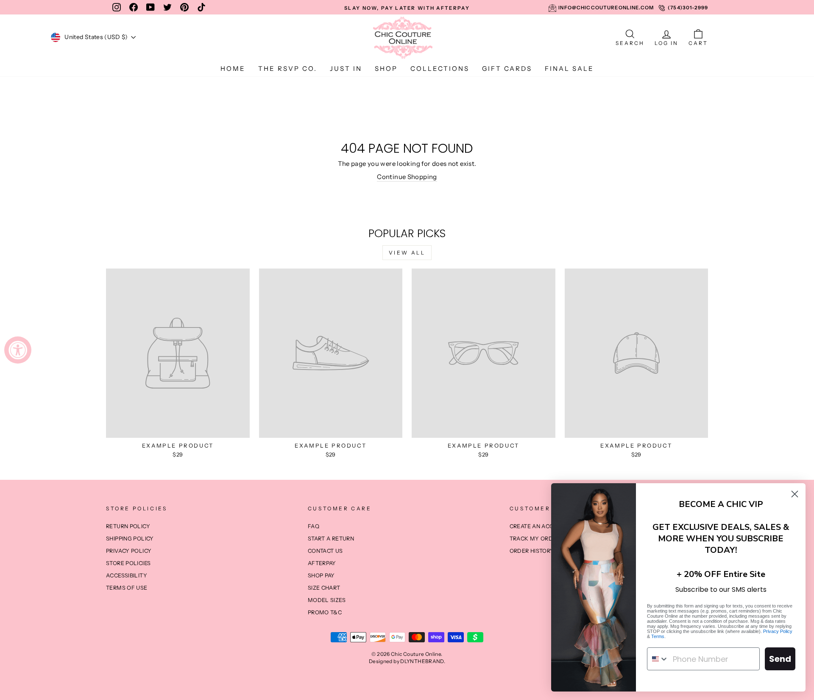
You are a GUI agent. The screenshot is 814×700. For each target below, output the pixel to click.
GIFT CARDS (507, 68)
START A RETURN (331, 538)
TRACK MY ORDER (535, 538)
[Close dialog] (794, 494)
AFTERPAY (322, 563)
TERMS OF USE (127, 588)
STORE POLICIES (128, 563)
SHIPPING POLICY (130, 538)
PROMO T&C (325, 612)
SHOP (386, 68)
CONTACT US (325, 551)
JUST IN (346, 68)
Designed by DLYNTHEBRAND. (407, 661)
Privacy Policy (777, 631)
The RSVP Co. (287, 68)
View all (407, 252)
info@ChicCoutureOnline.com (606, 8)
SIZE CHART (324, 588)
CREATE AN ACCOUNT (539, 526)
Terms (657, 636)
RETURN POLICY (128, 526)
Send (780, 659)
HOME (232, 68)
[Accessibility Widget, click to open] (17, 350)
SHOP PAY (321, 575)
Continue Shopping (407, 177)
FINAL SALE (569, 68)
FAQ (313, 526)
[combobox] (658, 659)
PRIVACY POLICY (128, 551)
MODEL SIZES (327, 600)
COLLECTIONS (439, 68)
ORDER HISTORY (532, 551)
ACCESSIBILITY (126, 575)
